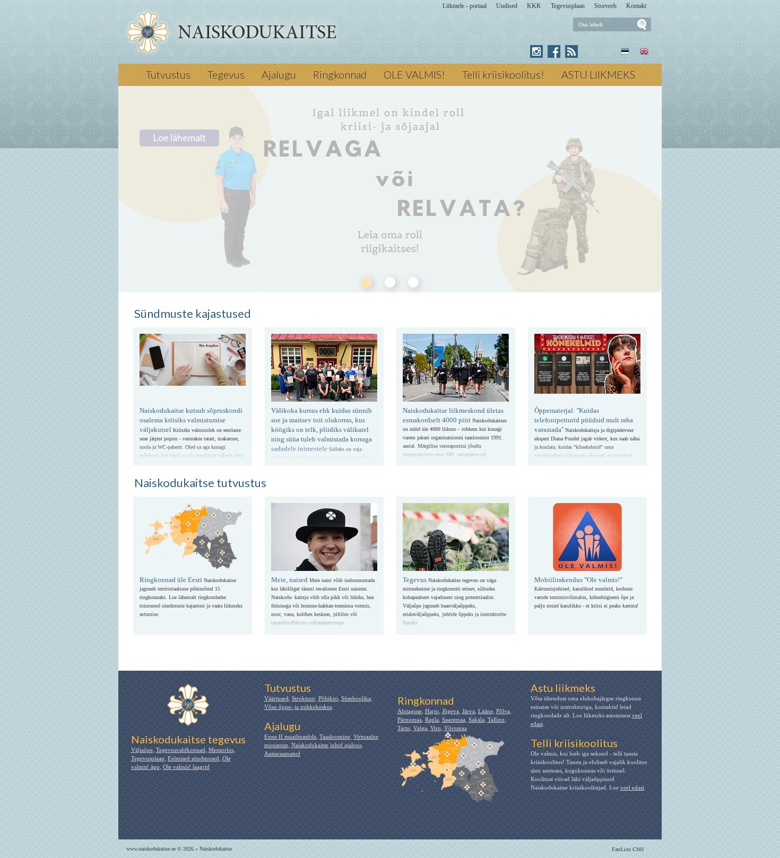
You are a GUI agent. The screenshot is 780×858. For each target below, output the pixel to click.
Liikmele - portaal (465, 6)
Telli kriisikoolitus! (503, 74)
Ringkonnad (340, 74)
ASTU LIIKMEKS (598, 74)
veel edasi (632, 787)
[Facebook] (554, 51)
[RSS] (571, 51)
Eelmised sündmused (193, 758)
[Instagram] (536, 51)
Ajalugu (279, 74)
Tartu (403, 728)
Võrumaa (455, 728)
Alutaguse (409, 711)
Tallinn (496, 719)
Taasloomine (334, 736)
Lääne (485, 711)
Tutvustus (168, 74)
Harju (432, 711)
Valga (420, 728)
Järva (468, 711)
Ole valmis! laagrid (186, 767)
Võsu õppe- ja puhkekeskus (298, 707)
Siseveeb (605, 6)
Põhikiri (328, 698)
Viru (435, 728)
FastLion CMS (628, 849)
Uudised (506, 6)
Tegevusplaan (568, 6)
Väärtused (276, 698)
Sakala (476, 719)
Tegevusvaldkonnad (180, 750)
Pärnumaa (409, 719)
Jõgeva (450, 711)
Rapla (432, 719)
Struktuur (303, 698)
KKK (534, 6)
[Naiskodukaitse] (231, 33)
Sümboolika (356, 698)
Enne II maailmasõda (290, 736)
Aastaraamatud (282, 753)
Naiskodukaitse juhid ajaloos (326, 745)
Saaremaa (453, 719)
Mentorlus (221, 750)
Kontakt (636, 6)
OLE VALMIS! (414, 74)
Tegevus (226, 74)
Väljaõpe (142, 750)
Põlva (503, 711)
